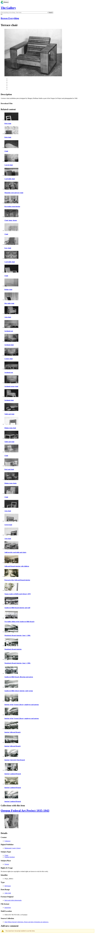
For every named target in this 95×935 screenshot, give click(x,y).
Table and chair (9, 414)
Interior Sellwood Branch (12, 732)
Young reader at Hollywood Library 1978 (17, 594)
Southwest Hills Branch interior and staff (17, 607)
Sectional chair (9, 345)
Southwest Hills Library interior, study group (18, 691)
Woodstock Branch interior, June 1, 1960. (17, 635)
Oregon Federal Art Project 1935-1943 (25, 810)
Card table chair (9, 179)
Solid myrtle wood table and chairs (15, 552)
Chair (6, 151)
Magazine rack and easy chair (13, 192)
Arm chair (7, 317)
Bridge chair (8, 289)
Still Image (7, 886)
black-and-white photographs (13, 900)
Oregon (6, 864)
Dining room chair (10, 428)
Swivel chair (8, 524)
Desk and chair (9, 469)
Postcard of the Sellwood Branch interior (17, 580)
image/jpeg (7, 907)
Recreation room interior (12, 206)
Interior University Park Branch (14, 760)
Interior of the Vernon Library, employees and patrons (21, 704)
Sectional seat (8, 331)
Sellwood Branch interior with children (16, 566)
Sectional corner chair (11, 386)
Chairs (6, 855)
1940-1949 (7, 893)
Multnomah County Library (12, 848)
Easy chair (7, 248)
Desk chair (7, 123)
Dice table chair (9, 303)
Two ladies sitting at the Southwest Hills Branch (19, 621)
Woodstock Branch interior (13, 649)
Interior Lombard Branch (12, 774)
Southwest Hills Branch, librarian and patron (18, 677)
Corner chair (8, 358)
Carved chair (8, 165)
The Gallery (8, 7)
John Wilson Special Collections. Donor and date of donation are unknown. (26, 922)
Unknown (7, 841)
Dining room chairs (10, 483)
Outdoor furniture (9, 857)
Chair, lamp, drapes (10, 220)
